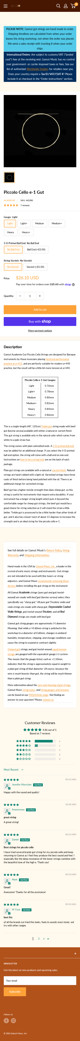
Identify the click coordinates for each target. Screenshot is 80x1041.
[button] (23, 741)
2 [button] (39, 938)
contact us (48, 699)
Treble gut (46, 426)
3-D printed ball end (63, 445)
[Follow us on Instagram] (13, 1020)
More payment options (40, 330)
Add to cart (40, 309)
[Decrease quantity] (20, 296)
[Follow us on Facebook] (6, 1020)
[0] (73, 6)
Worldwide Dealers (37, 69)
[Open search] (58, 6)
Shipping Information (37, 555)
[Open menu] (5, 6)
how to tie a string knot (32, 459)
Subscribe (14, 991)
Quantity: (9, 295)
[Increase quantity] (40, 296)
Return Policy (53, 550)
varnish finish (59, 470)
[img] (11, 779)
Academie (9, 200)
